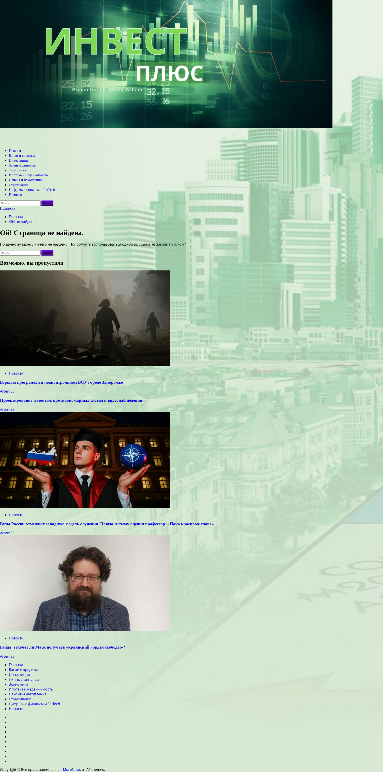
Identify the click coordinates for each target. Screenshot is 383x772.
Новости (15, 194)
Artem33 (7, 391)
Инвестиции (18, 160)
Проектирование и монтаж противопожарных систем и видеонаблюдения (71, 400)
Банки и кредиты (22, 155)
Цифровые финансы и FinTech (32, 190)
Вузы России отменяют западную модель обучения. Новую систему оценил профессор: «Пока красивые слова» (107, 524)
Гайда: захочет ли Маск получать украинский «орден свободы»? (62, 647)
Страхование (18, 185)
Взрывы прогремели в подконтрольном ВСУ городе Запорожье (61, 382)
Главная (15, 151)
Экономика (17, 170)
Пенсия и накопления (25, 180)
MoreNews (72, 769)
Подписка (7, 208)
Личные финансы (22, 165)
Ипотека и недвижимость (28, 175)
